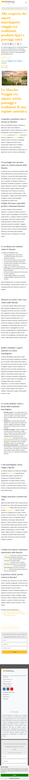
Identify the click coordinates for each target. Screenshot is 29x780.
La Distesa (6, 562)
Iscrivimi (14, 652)
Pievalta (6, 569)
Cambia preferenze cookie (8, 692)
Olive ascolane (8, 438)
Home (3, 8)
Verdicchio (11, 473)
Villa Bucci (6, 555)
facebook (10, 60)
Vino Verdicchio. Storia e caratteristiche (13, 611)
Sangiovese (5, 507)
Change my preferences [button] (14, 778)
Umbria (17, 135)
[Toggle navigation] (26, 2)
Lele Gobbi (5, 65)
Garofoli (6, 559)
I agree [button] (14, 775)
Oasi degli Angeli (8, 565)
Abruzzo (15, 137)
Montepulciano (10, 510)
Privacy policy (6, 694)
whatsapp (4, 62)
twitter (15, 60)
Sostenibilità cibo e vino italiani (14, 8)
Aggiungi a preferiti (6, 57)
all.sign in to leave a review (10, 628)
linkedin (19, 60)
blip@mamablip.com (7, 683)
